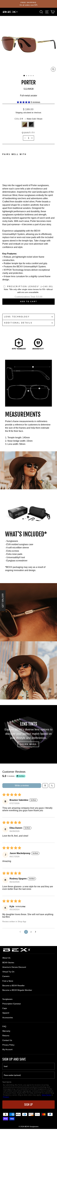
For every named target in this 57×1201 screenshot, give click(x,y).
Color (28, 119)
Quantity (28, 133)
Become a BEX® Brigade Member (17, 990)
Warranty (6, 1031)
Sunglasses (7, 999)
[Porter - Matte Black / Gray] (7, 172)
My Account (7, 1049)
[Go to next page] (36, 932)
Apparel (5, 1013)
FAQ (4, 1026)
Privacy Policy (8, 1045)
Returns (5, 1035)
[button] (24, 102)
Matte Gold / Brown (24, 124)
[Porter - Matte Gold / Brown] (4, 172)
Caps (4, 1008)
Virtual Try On (8, 972)
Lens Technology (17, 317)
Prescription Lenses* (30, 287)
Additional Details (18, 323)
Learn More (28, 744)
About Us (6, 958)
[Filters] (45, 785)
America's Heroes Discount (14, 967)
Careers (5, 976)
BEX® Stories (8, 962)
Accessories (7, 1017)
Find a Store (7, 981)
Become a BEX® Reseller (13, 985)
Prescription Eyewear (11, 1004)
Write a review (22, 785)
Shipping (18, 113)
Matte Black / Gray (31, 124)
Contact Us (7, 1040)
